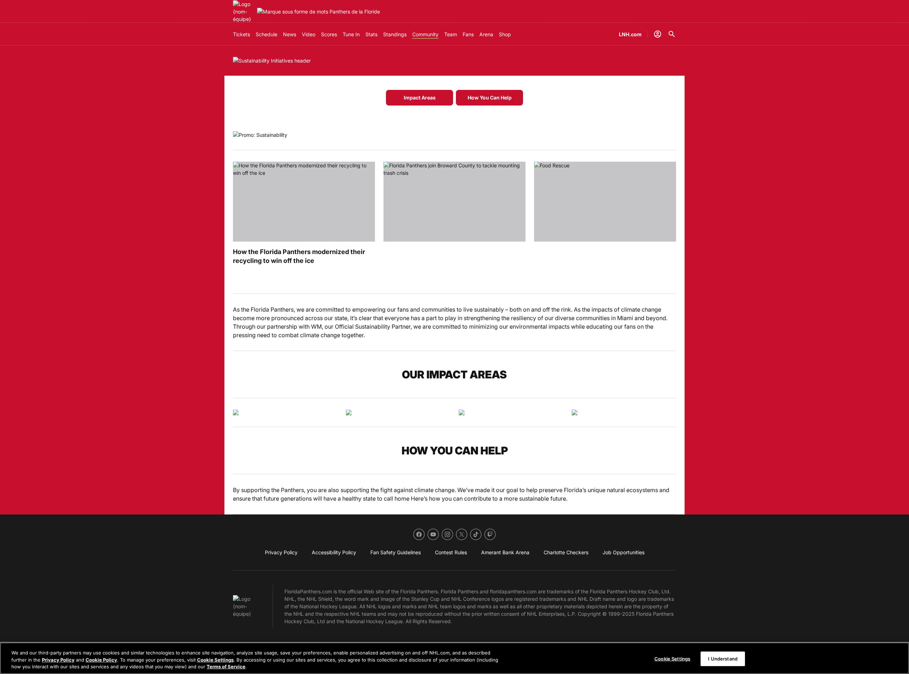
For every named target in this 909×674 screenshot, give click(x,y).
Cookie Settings (215, 660)
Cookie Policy (101, 660)
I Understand (722, 658)
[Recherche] (672, 34)
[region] (454, 658)
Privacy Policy (58, 660)
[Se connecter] (657, 34)
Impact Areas (420, 98)
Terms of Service (226, 666)
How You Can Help (490, 98)
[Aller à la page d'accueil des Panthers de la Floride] (243, 11)
